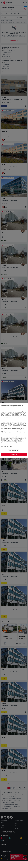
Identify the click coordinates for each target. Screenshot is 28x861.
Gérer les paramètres (13, 450)
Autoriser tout (14, 454)
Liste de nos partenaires (6, 446)
